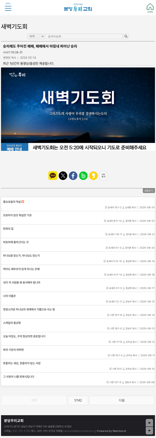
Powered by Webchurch (111, 430)
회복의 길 (8, 228)
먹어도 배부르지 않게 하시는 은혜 (21, 269)
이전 (34, 400)
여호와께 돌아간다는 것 (16, 242)
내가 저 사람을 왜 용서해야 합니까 (21, 282)
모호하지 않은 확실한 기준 (17, 215)
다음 (122, 400)
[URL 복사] (103, 175)
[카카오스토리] (93, 175)
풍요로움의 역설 (12, 201)
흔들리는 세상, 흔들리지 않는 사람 (21, 363)
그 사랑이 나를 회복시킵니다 (18, 376)
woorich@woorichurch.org (80, 430)
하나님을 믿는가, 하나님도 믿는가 (21, 255)
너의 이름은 (9, 296)
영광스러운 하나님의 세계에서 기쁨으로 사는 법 (29, 309)
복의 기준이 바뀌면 (13, 349)
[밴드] (83, 175)
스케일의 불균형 (12, 322)
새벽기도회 (14, 26)
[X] (63, 175)
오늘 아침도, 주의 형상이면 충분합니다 (24, 336)
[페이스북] (73, 175)
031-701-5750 (21, 430)
